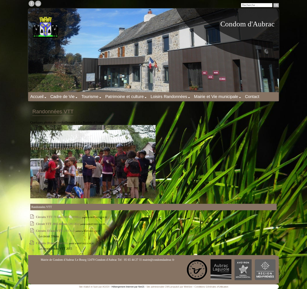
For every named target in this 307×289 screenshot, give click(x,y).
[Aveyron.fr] (243, 269)
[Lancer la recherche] (276, 5)
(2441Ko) (52, 243)
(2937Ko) (56, 230)
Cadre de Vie (62, 96)
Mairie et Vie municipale (216, 96)
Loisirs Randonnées (169, 96)
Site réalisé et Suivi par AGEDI (94, 286)
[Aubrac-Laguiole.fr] (221, 269)
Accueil (36, 96)
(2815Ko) (58, 224)
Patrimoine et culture (124, 96)
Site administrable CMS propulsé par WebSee (169, 286)
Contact (252, 96)
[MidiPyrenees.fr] (265, 269)
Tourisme (89, 96)
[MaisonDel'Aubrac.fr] (196, 269)
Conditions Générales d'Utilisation (211, 286)
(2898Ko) (59, 217)
